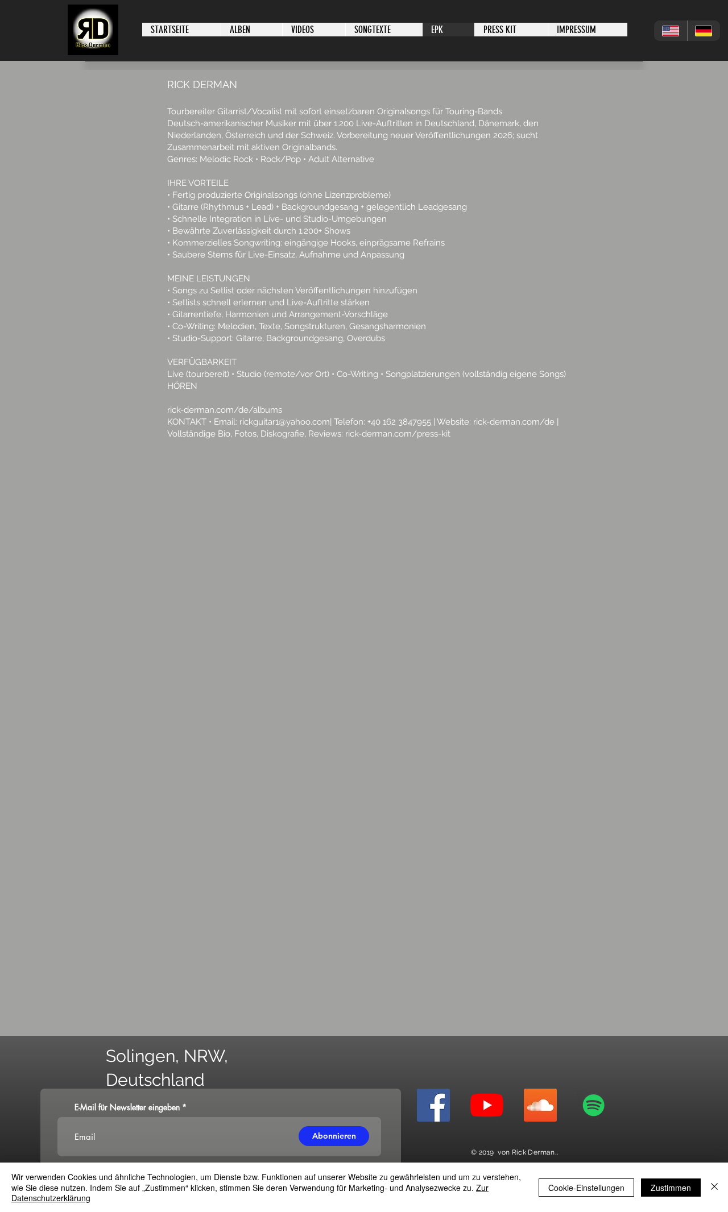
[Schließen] (714, 1187)
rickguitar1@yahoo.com (284, 422)
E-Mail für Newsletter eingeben (127, 1107)
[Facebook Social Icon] (433, 1105)
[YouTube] (486, 1105)
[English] (670, 30)
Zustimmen (671, 1187)
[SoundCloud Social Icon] (540, 1105)
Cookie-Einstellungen (586, 1187)
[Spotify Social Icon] (593, 1105)
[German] (704, 30)
